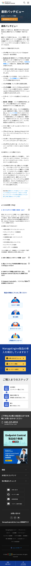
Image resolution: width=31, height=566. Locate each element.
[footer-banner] (15, 457)
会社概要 (14, 532)
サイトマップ (21, 532)
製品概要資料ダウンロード (9, 19)
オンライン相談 (12, 364)
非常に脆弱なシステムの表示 (13, 196)
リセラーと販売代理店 (17, 504)
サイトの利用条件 (15, 541)
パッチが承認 (13, 113)
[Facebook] (15, 517)
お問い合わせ (15, 490)
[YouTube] (18, 517)
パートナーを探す (13, 369)
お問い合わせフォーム (14, 358)
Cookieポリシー (21, 538)
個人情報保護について (11, 538)
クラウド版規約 (17, 535)
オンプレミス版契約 (7, 535)
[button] (15, 440)
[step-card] (15, 388)
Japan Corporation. (18, 554)
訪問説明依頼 (15, 499)
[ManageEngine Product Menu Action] (28, 2)
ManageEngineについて (11, 529)
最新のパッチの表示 (13, 191)
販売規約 (25, 535)
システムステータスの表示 (11, 194)
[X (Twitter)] (11, 517)
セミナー (8, 532)
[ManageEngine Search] (24, 2)
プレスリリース (21, 529)
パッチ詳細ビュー (15, 78)
